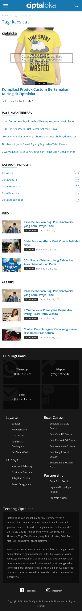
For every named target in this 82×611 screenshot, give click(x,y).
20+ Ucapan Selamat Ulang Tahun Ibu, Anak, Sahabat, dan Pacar (39, 136)
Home (5, 15)
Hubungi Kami (19, 429)
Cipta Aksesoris (37, 186)
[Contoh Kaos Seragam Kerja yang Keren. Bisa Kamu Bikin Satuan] (11, 334)
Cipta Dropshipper (37, 199)
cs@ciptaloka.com (22, 397)
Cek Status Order (21, 452)
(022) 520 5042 (60, 372)
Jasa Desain (18, 435)
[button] (76, 5)
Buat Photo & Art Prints (62, 440)
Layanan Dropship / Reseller (60, 489)
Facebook (30, 590)
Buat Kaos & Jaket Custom (59, 426)
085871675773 (22, 372)
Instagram (57, 590)
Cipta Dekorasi (37, 193)
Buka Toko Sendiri (59, 481)
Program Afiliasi (58, 498)
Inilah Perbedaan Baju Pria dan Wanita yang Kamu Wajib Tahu (38, 121)
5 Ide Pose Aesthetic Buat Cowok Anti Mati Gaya (29, 129)
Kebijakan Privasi (21, 478)
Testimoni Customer (23, 472)
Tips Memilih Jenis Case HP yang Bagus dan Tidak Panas (34, 144)
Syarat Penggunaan (22, 484)
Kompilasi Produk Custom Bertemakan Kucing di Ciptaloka (35, 91)
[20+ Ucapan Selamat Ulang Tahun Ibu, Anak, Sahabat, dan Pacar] (11, 265)
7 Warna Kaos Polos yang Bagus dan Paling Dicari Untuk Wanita (38, 151)
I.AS (4, 101)
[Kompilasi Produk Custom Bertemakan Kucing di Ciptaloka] (41, 56)
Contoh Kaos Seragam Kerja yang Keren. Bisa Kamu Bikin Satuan (50, 331)
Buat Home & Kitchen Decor (61, 465)
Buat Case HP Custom (61, 434)
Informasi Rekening (22, 466)
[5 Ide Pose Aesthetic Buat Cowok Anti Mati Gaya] (11, 246)
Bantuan (16, 423)
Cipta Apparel (37, 179)
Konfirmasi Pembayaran (18, 444)
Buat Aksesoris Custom (62, 446)
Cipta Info (41, 83)
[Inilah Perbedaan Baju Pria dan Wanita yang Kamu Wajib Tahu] (11, 226)
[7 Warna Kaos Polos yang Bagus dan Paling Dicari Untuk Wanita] (11, 314)
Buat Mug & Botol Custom (59, 454)
